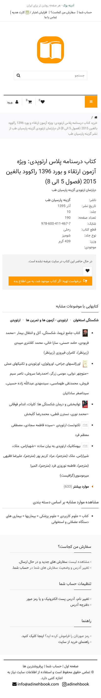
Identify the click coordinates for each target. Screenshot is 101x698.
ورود (10, 102)
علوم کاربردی (69, 516)
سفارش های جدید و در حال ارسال (43, 562)
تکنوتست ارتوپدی (68, 425)
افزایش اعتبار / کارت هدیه (29, 12)
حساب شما (85, 12)
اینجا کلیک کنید (33, 636)
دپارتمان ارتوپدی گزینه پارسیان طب (74, 190)
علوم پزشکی (47, 516)
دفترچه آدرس (79, 605)
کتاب (85, 516)
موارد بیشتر (81, 487)
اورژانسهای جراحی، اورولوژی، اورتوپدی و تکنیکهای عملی (42, 364)
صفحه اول (71, 666)
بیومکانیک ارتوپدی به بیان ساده (59, 446)
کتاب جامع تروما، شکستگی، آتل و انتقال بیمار (49, 333)
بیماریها (30, 516)
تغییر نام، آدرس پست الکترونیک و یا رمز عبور (57, 599)
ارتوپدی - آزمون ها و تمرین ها (47, 320)
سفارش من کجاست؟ (62, 12)
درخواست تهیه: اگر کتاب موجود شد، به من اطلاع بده (48, 281)
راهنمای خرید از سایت (73, 642)
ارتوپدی (15, 320)
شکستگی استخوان (86, 320)
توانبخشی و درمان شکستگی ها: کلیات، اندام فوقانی (45, 404)
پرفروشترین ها (33, 666)
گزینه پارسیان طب (58, 200)
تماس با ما (50, 17)
